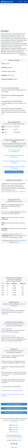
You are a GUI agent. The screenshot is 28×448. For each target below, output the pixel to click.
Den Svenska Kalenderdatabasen (14, 437)
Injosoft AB (18, 440)
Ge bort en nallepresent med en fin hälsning (14, 161)
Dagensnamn (8, 1)
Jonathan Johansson (6, 336)
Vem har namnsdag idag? (14, 404)
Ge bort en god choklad (14, 150)
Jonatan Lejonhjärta (6, 309)
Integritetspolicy (14, 429)
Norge (5, 129)
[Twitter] (14, 444)
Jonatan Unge (4, 328)
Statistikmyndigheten (21, 240)
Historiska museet (18, 390)
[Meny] (25, 1)
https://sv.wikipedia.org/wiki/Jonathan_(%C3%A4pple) (13, 191)
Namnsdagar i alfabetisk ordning (14, 408)
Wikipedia (25, 54)
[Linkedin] (16, 444)
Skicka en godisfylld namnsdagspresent (14, 156)
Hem (2, 4)
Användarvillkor (14, 427)
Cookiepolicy (14, 425)
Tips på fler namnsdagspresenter (14, 172)
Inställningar (14, 431)
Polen (5, 132)
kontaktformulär (13, 421)
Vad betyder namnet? (6, 390)
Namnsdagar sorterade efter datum (14, 412)
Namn (6, 4)
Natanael (3, 97)
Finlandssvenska (8, 126)
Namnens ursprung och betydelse (10, 394)
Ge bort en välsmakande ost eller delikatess (14, 167)
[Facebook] (11, 444)
